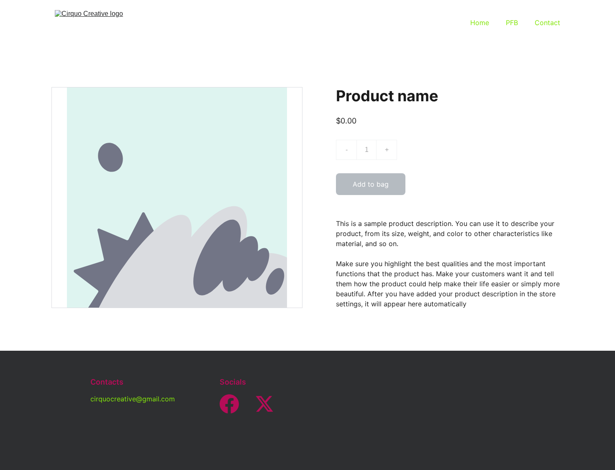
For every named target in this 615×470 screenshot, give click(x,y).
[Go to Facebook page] (229, 403)
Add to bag (371, 184)
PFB (512, 22)
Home (479, 22)
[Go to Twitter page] (264, 403)
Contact (547, 22)
